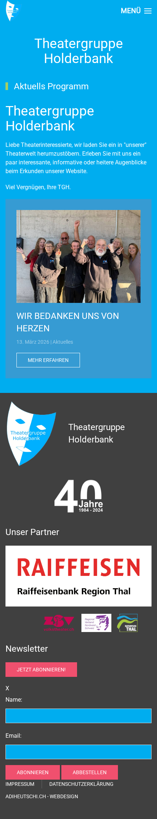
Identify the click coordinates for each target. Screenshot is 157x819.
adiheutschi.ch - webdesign (41, 796)
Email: (13, 735)
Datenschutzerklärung (81, 784)
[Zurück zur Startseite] (13, 11)
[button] (136, 11)
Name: (13, 699)
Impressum (19, 784)
